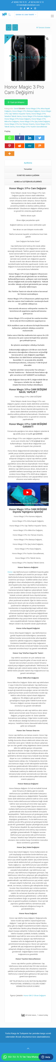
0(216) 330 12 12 (37, 2)
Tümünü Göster (44, 28)
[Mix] (39, 144)
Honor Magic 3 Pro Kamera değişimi (36, 116)
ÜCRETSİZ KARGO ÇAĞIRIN (28, 175)
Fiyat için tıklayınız (17, 102)
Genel (16, 109)
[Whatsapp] (9, 136)
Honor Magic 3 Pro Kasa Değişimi (17, 119)
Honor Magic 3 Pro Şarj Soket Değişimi (35, 121)
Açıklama (28, 163)
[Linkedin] (29, 136)
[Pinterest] (9, 144)
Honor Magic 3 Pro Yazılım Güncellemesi (31, 127)
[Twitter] (28, 8)
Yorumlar (28, 169)
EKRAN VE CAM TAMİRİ (25, 15)
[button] (47, 38)
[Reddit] (19, 144)
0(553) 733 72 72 (20, 2)
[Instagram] (35, 8)
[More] (9, 152)
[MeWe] (29, 144)
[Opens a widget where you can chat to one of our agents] (45, 1057)
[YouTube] (31, 8)
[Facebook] (24, 8)
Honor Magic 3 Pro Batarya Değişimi (26, 111)
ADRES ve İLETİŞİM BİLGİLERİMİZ (28, 182)
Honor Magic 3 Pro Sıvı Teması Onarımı (19, 124)
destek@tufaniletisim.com (29, 5)
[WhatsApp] (21, 8)
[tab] (28, 163)
